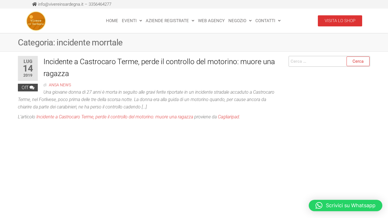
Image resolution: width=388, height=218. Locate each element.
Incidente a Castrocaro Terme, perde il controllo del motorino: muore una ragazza (114, 117)
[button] (131, 21)
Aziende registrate (167, 20)
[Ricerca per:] (329, 61)
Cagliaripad (228, 117)
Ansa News (60, 85)
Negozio (237, 20)
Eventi (129, 20)
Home (112, 20)
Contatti (265, 20)
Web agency (211, 20)
